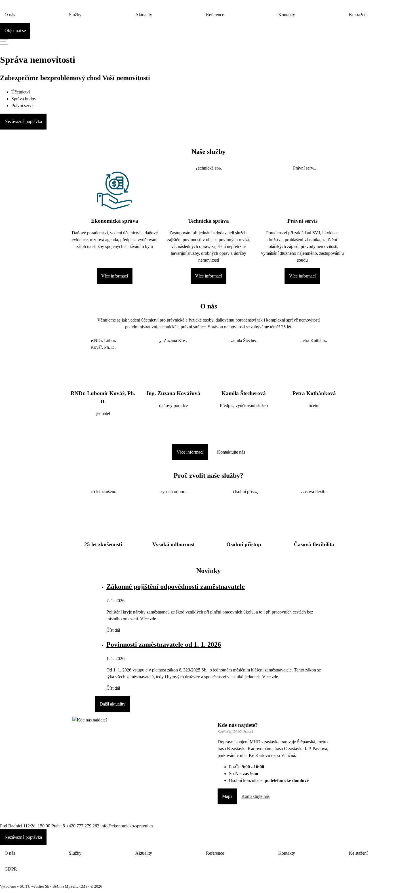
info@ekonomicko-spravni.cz (126, 825)
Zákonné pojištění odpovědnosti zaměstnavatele (175, 586)
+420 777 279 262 (82, 825)
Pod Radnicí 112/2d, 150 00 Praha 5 (32, 825)
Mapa (227, 796)
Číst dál (113, 630)
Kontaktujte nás (231, 452)
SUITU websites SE (34, 886)
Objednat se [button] (15, 30)
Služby (75, 14)
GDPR (11, 869)
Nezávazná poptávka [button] (23, 121)
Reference (215, 14)
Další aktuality (112, 704)
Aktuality (143, 14)
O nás (10, 14)
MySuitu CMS (76, 886)
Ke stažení (358, 14)
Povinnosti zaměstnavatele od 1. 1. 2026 (163, 644)
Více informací (114, 276)
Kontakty (286, 14)
